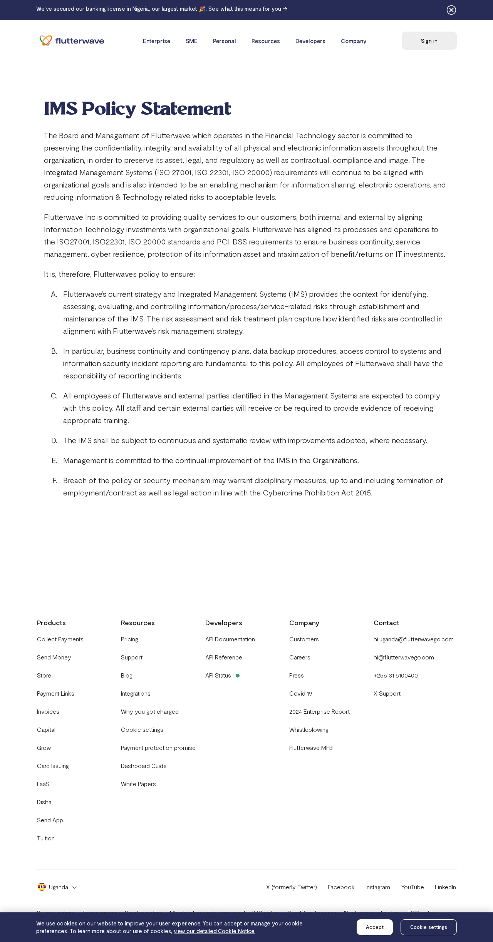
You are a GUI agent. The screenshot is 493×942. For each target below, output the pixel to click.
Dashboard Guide (144, 765)
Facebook (341, 886)
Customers (304, 639)
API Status (218, 675)
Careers (299, 657)
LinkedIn (445, 886)
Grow (44, 747)
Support (132, 657)
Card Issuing (53, 765)
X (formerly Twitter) (291, 886)
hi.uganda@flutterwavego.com (414, 639)
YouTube (412, 886)
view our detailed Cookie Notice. (214, 930)
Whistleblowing (309, 729)
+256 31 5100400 (396, 675)
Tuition (46, 838)
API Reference (223, 657)
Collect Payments (60, 639)
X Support (387, 693)
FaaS (43, 783)
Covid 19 (300, 693)
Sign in (429, 40)
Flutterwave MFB (311, 747)
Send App (50, 819)
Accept (375, 927)
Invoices (48, 711)
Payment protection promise (158, 747)
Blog (126, 675)
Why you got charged (150, 711)
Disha (44, 801)
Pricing (129, 639)
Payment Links (55, 693)
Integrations (136, 693)
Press (296, 675)
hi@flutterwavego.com (404, 657)
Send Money (54, 657)
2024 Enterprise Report (319, 711)
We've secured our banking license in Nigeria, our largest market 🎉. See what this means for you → (161, 8)
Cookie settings (428, 927)
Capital (46, 729)
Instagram (378, 886)
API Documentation (230, 639)
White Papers (138, 783)
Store (44, 675)
